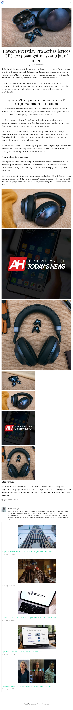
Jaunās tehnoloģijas (11, 499)
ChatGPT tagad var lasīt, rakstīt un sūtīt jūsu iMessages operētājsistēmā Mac (29, 617)
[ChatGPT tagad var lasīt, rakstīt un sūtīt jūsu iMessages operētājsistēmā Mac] (37, 612)
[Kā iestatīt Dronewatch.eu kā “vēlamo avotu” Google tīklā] (37, 647)
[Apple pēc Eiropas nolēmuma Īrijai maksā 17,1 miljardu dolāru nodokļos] (37, 546)
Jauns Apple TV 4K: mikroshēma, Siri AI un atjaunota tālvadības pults (26, 686)
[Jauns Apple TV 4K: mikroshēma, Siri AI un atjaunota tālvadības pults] (37, 681)
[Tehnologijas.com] (2, 2)
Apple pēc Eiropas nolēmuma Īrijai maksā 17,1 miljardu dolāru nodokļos (27, 551)
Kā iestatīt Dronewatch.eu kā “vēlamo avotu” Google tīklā (22, 651)
